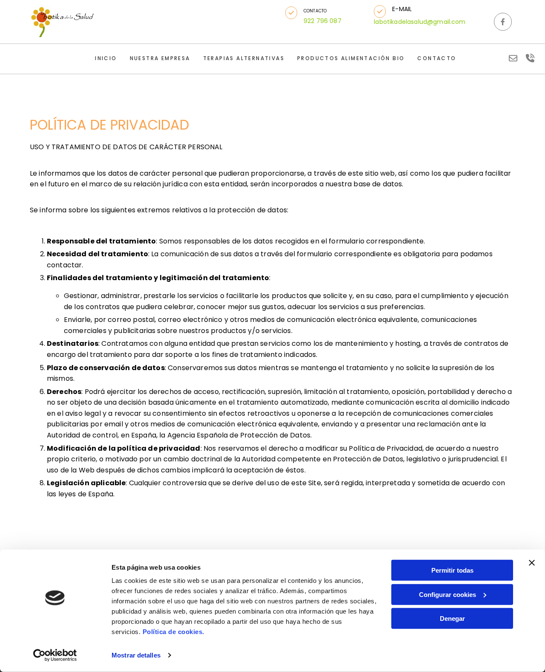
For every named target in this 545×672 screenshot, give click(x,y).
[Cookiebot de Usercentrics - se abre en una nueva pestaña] (55, 655)
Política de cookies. (173, 631)
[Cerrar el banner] (532, 563)
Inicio (106, 58)
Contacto (436, 58)
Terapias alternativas (243, 58)
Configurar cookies (447, 594)
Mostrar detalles (136, 655)
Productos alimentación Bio (350, 58)
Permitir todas (452, 570)
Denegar (452, 618)
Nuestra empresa (160, 58)
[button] (291, 12)
